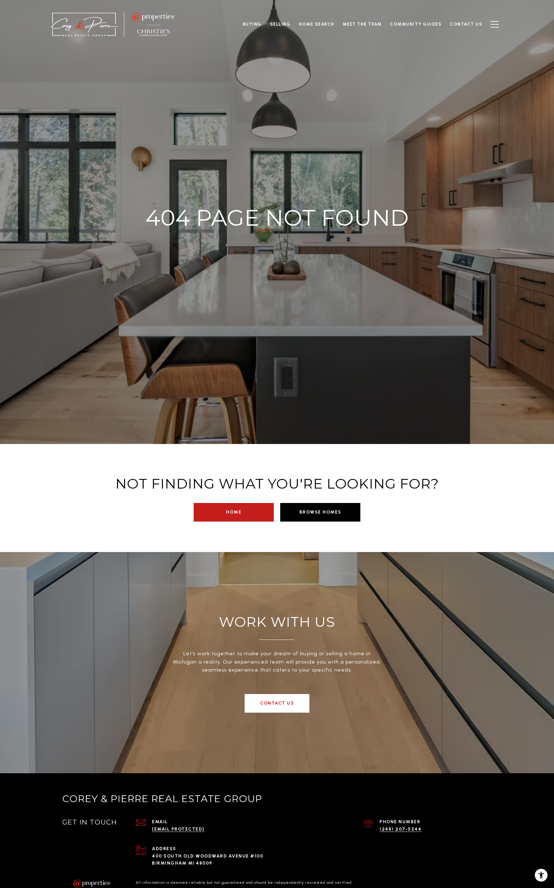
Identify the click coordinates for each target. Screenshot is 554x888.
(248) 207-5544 (400, 829)
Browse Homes (320, 512)
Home (233, 512)
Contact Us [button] (277, 703)
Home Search (316, 24)
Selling (280, 24)
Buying (252, 24)
